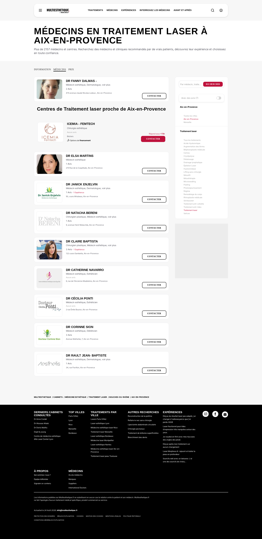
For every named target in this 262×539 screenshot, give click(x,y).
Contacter (154, 96)
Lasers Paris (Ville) (98, 419)
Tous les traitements (192, 140)
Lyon (71, 420)
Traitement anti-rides (192, 207)
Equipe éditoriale (41, 479)
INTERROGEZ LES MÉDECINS (155, 10)
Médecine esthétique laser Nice (104, 427)
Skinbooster (189, 200)
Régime (187, 191)
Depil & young (40, 432)
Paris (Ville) (73, 416)
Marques (72, 479)
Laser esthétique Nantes (101, 444)
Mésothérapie (189, 178)
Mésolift (187, 175)
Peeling (187, 185)
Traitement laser (190, 210)
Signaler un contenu (42, 483)
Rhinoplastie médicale (193, 197)
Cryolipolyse (189, 156)
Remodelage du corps (193, 194)
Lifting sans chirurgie (192, 172)
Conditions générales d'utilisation (49, 520)
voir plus (106, 84)
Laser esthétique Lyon (100, 423)
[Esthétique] (58, 11)
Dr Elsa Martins (79, 155)
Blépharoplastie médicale (194, 150)
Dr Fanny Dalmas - (81, 81)
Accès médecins (75, 475)
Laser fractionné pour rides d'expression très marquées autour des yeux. (179, 429)
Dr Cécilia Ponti (79, 298)
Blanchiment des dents (137, 437)
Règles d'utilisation (65, 516)
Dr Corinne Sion (79, 327)
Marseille (187, 122)
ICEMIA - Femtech (81, 123)
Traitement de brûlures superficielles (143, 433)
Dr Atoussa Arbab (41, 423)
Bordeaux (73, 433)
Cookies (80, 516)
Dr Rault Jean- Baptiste (86, 355)
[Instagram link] (206, 414)
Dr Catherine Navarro (85, 270)
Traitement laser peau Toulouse (104, 456)
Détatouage (189, 159)
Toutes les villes (190, 116)
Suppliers (72, 483)
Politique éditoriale (132, 516)
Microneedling (190, 181)
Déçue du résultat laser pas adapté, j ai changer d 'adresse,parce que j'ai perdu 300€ (179, 419)
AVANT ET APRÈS (182, 10)
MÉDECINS (112, 10)
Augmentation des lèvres (194, 146)
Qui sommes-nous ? (42, 475)
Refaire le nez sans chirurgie (140, 420)
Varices (187, 213)
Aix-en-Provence (191, 119)
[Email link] (225, 414)
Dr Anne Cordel (40, 419)
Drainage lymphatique (193, 162)
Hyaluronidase (190, 169)
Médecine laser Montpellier (102, 440)
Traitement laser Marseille (102, 432)
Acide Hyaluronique (192, 143)
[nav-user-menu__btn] (221, 10)
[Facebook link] (215, 414)
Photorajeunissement (193, 188)
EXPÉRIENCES (128, 10)
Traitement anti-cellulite (194, 204)
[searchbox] (191, 84)
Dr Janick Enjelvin (81, 184)
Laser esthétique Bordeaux (102, 436)
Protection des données (44, 516)
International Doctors (77, 488)
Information (42, 69)
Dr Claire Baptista (82, 241)
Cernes (187, 153)
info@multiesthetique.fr (67, 510)
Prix (71, 69)
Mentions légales (113, 516)
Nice (70, 424)
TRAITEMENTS (95, 10)
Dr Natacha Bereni (81, 213)
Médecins (59, 69)
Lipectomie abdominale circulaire (142, 424)
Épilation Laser (190, 165)
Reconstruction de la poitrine (140, 416)
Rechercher (213, 84)
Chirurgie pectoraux (136, 429)
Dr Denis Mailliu (40, 427)
